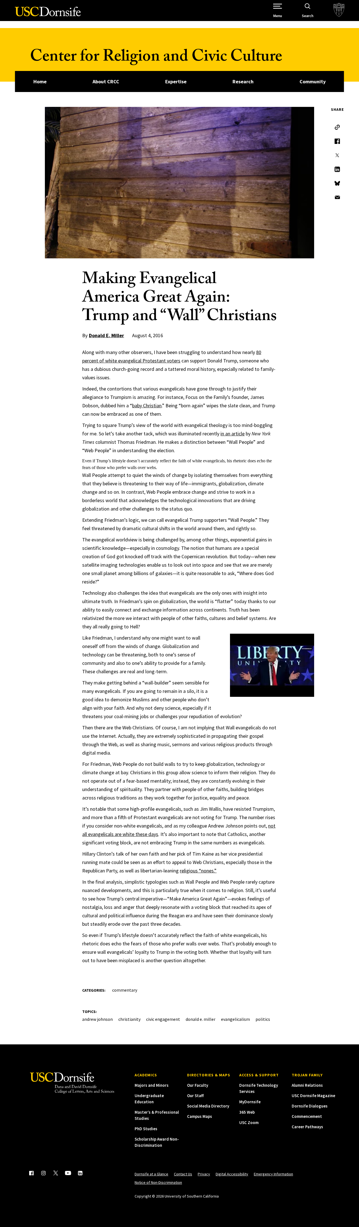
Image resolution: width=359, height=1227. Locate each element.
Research (243, 81)
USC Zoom (249, 1122)
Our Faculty (197, 1085)
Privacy (204, 1174)
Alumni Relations (307, 1085)
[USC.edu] (338, 10)
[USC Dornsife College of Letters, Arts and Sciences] (48, 15)
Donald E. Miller (106, 335)
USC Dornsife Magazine (313, 1095)
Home (40, 81)
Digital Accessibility (232, 1174)
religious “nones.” (198, 870)
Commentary (124, 990)
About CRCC (106, 81)
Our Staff (195, 1095)
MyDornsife (250, 1101)
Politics (263, 1019)
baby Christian (147, 405)
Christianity (129, 1019)
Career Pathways (307, 1126)
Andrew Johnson (97, 1019)
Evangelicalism (235, 1019)
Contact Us (183, 1174)
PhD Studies (146, 1128)
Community (313, 81)
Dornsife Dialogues (310, 1106)
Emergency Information (273, 1174)
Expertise (176, 81)
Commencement (307, 1116)
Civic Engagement (163, 1019)
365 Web (247, 1112)
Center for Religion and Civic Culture (156, 58)
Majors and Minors (152, 1085)
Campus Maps (199, 1116)
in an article (232, 433)
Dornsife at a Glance (151, 1174)
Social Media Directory (208, 1106)
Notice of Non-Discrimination (158, 1182)
